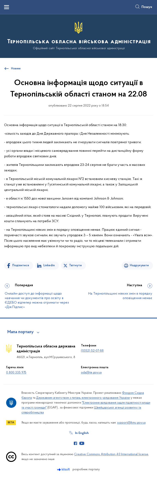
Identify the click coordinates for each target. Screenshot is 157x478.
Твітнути (75, 265)
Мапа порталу (20, 332)
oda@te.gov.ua (91, 372)
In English (82, 433)
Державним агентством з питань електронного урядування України (83, 397)
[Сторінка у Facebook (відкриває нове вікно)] (75, 443)
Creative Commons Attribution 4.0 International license (111, 454)
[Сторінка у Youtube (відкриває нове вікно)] (81, 443)
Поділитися (20, 265)
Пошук (146, 7)
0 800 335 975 (16, 372)
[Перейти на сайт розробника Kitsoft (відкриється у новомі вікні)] (64, 469)
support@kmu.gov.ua (131, 422)
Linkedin (49, 265)
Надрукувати (139, 265)
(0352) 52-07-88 (92, 350)
